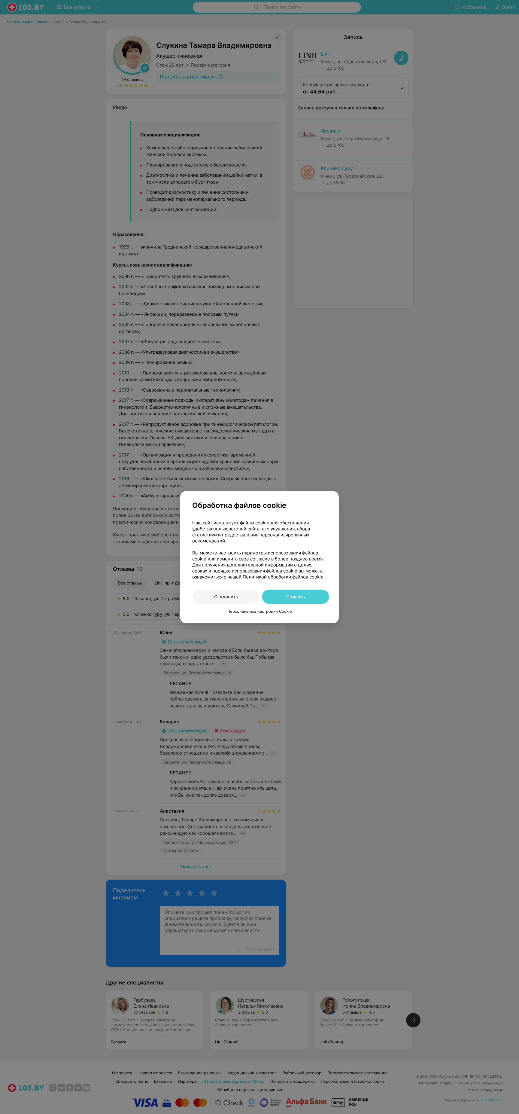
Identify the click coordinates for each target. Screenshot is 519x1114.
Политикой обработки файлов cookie (283, 577)
